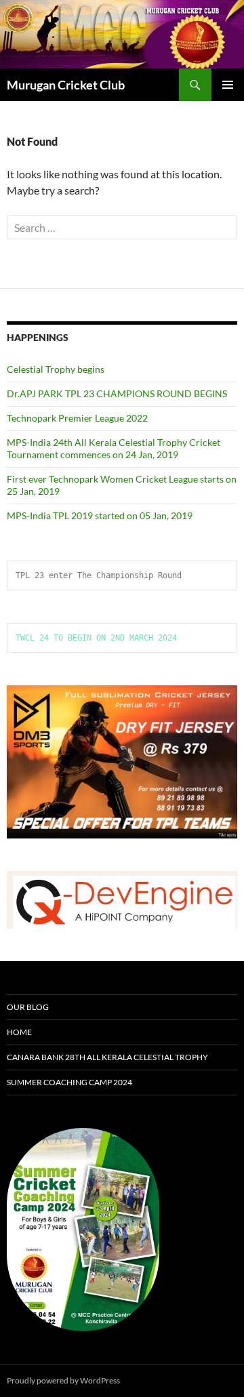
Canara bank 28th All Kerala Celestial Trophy (107, 1057)
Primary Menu (227, 84)
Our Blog (28, 1007)
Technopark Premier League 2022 (77, 418)
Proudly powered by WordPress (63, 1380)
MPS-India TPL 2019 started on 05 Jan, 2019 (99, 515)
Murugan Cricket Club (66, 84)
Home (19, 1032)
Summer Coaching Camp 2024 (69, 1082)
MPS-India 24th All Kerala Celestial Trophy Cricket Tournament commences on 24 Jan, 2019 (113, 448)
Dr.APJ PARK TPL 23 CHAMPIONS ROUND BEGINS (117, 393)
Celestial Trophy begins (55, 369)
